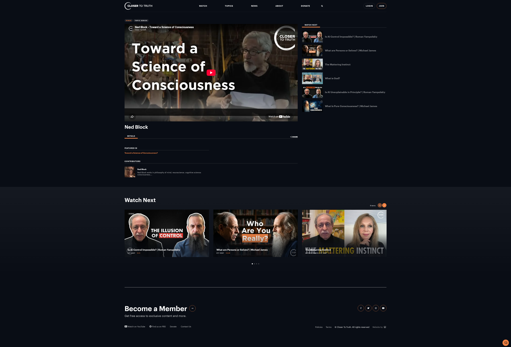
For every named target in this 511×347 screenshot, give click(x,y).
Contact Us (186, 326)
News (254, 6)
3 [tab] (256, 263)
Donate (305, 6)
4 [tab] (258, 263)
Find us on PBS (158, 326)
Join (381, 6)
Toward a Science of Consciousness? (141, 153)
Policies (319, 327)
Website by (377, 327)
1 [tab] (252, 263)
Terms (328, 327)
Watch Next (311, 25)
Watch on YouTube (136, 326)
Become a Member (156, 308)
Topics (229, 6)
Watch (203, 6)
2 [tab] (254, 263)
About (279, 6)
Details (131, 136)
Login (369, 6)
